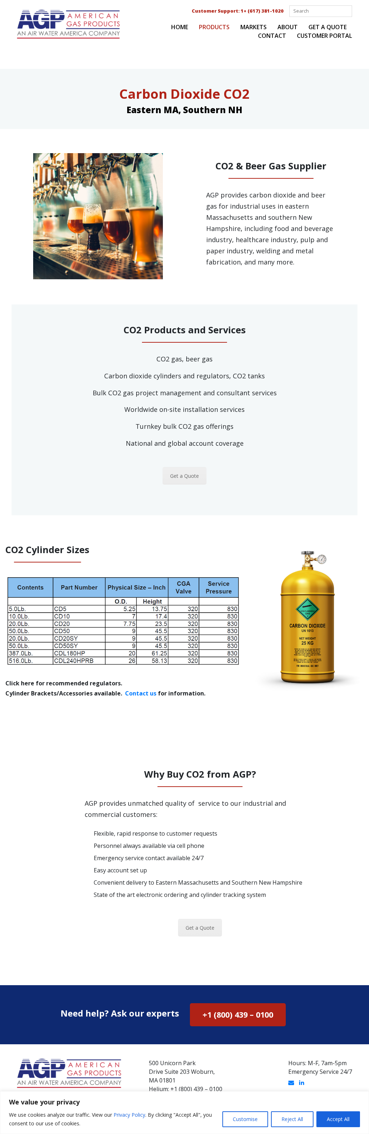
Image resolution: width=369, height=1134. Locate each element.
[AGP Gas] (68, 23)
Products (214, 27)
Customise (245, 1119)
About (287, 27)
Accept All (338, 1119)
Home (179, 27)
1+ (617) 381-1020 (262, 11)
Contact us (140, 693)
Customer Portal (324, 36)
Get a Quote (327, 27)
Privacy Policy (129, 1114)
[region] (184, 1112)
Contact (272, 36)
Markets (253, 27)
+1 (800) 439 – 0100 (238, 1014)
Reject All (292, 1119)
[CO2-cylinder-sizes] (123, 620)
